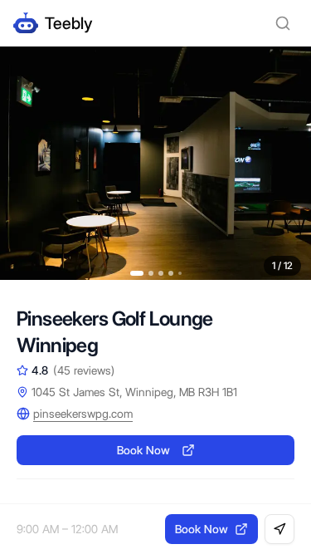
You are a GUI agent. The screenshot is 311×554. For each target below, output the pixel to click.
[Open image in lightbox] (155, 163)
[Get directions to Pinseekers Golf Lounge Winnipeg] (279, 529)
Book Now (143, 450)
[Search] (283, 23)
